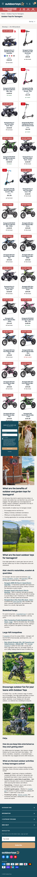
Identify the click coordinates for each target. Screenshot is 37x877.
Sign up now (9, 448)
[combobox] (4, 435)
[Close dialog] (35, 422)
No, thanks (9, 451)
